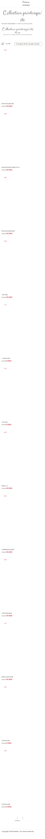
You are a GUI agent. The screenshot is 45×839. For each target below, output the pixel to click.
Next (27, 818)
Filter (8, 44)
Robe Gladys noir (7, 677)
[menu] (2, 3)
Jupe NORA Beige (7, 613)
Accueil (4, 24)
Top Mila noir (6, 804)
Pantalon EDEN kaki (8, 103)
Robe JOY (5, 486)
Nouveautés (11, 24)
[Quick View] (32, 95)
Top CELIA (5, 422)
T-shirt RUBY (6, 358)
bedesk (15, 831)
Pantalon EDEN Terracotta (10, 167)
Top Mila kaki (6, 740)
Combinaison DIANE (8, 549)
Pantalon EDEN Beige (8, 231)
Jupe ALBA (5, 294)
